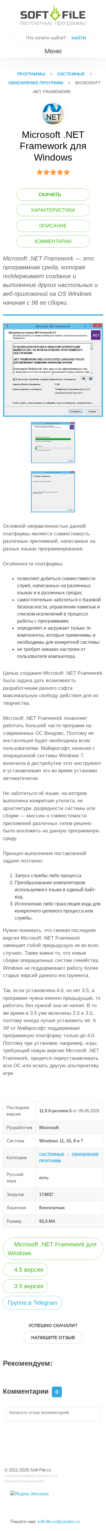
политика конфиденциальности (30, 1476)
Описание (53, 225)
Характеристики (53, 210)
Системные (71, 74)
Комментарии (53, 241)
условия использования (24, 1481)
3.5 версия (27, 1286)
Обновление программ (36, 82)
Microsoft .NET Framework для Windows (52, 1248)
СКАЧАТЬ (50, 194)
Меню (52, 51)
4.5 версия (27, 1269)
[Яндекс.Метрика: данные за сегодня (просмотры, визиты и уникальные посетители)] (29, 1494)
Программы (31, 74)
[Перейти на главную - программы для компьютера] (53, 16)
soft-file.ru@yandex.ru (58, 1521)
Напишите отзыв (53, 1337)
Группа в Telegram (32, 1302)
